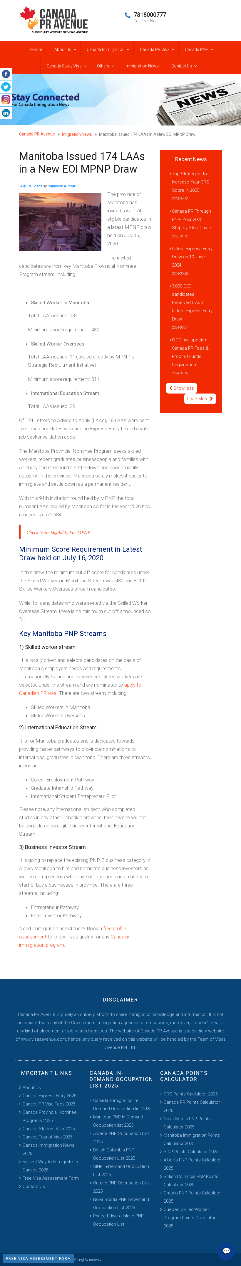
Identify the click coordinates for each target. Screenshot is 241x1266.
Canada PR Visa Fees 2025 (49, 1104)
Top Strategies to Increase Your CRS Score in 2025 (190, 182)
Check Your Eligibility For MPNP (58, 532)
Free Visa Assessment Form (51, 1178)
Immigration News (142, 66)
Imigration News (77, 134)
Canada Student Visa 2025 (49, 1128)
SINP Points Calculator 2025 (191, 1151)
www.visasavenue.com (43, 1039)
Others (103, 66)
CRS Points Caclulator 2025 (190, 1094)
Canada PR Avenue (37, 134)
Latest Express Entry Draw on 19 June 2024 (192, 257)
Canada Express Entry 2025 (49, 1095)
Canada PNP (196, 49)
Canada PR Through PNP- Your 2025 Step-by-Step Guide (191, 219)
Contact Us (181, 66)
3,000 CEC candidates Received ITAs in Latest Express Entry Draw (192, 302)
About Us (62, 49)
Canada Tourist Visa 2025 (47, 1137)
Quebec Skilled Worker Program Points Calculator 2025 (189, 1218)
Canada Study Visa (64, 66)
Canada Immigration (106, 49)
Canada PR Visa (155, 49)
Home (36, 49)
